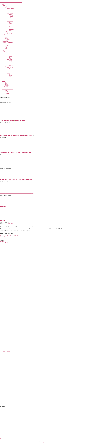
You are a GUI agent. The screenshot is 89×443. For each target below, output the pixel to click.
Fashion (6, 38)
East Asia (8, 26)
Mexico (10, 12)
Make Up (6, 45)
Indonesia (10, 23)
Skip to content (3, 1)
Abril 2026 (2, 220)
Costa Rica (11, 15)
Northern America (10, 8)
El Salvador (11, 17)
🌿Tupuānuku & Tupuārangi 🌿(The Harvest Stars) (12, 120)
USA (9, 10)
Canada (10, 9)
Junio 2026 (3, 166)
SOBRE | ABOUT (5, 41)
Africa (6, 6)
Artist (6, 43)
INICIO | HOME (5, 40)
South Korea (11, 29)
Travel (3, 5)
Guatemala (11, 18)
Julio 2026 (2, 100)
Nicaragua (11, 16)
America (6, 7)
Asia (5, 20)
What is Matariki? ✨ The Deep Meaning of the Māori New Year (15, 152)
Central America (10, 13)
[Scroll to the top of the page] (0, 435)
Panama (10, 14)
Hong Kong (11, 30)
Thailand (10, 22)
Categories (2, 408)
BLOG (3, 34)
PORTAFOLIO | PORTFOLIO (7, 42)
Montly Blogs (7, 39)
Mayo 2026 (3, 206)
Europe (6, 31)
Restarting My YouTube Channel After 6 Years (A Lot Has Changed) (17, 193)
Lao (9, 24)
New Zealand (9, 33)
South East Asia (10, 21)
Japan (10, 28)
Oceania (6, 32)
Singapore (11, 25)
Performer (7, 47)
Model (6, 46)
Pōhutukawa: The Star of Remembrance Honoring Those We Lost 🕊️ (17, 135)
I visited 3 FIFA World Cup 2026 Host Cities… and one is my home (16, 179)
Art (3, 4)
